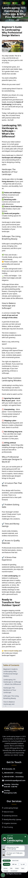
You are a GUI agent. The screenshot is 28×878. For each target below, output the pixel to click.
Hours (22, 868)
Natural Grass (9, 812)
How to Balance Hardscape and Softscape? (9, 704)
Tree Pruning (8, 827)
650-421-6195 (7, 860)
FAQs (11, 868)
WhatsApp (7, 864)
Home (12, 20)
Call (23, 864)
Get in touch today (11, 651)
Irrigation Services (10, 823)
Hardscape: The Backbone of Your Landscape (9, 690)
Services (5, 868)
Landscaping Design (11, 808)
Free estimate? (14, 871)
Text (15, 864)
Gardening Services (11, 816)
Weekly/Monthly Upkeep (12, 819)
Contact (17, 868)
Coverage (6, 871)
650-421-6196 (15, 860)
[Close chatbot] (25, 836)
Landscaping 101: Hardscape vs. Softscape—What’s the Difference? (12, 682)
